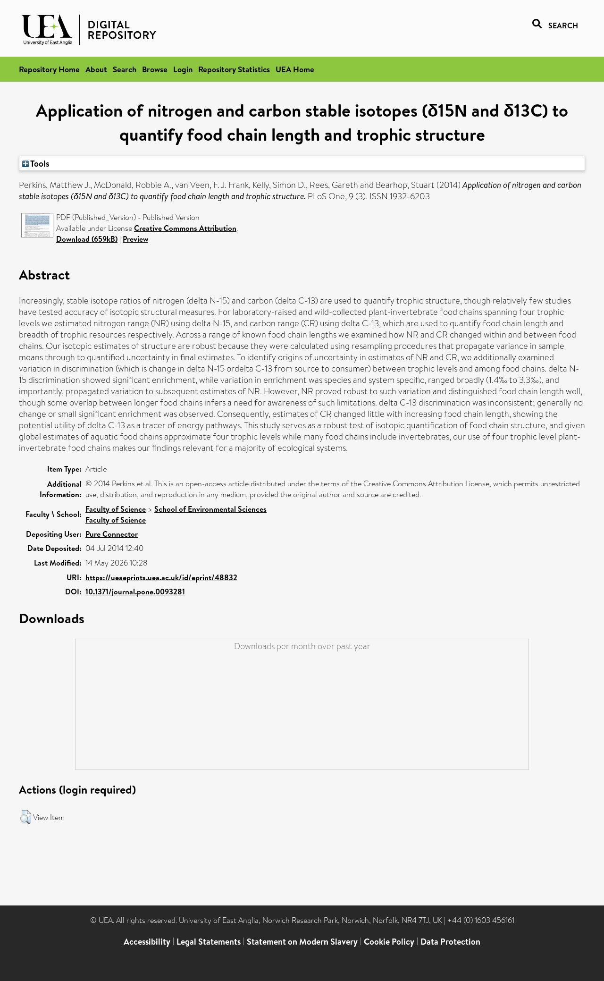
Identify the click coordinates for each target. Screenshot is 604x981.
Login (183, 69)
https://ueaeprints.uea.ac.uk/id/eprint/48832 (161, 577)
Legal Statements (208, 941)
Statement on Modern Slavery (302, 941)
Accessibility (147, 941)
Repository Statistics (234, 69)
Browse (155, 69)
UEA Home (295, 69)
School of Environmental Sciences (210, 509)
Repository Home (49, 69)
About (96, 69)
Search (124, 69)
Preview (135, 239)
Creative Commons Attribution (185, 228)
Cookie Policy (389, 941)
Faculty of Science (115, 509)
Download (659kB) (86, 239)
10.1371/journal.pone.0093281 (135, 591)
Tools (39, 163)
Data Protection (450, 941)
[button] (25, 817)
